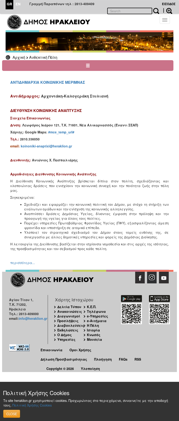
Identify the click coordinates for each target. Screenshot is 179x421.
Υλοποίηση (90, 368)
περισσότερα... (22, 262)
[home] (52, 22)
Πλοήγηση (103, 359)
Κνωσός (93, 334)
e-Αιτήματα (97, 320)
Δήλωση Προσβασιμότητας (64, 359)
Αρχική (19, 57)
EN (18, 4)
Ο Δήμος (64, 334)
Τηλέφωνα (96, 311)
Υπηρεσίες (66, 339)
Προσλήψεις (68, 320)
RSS (137, 359)
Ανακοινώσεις (69, 311)
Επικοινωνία (51, 350)
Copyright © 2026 (60, 368)
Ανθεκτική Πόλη (43, 57)
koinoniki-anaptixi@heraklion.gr (46, 146)
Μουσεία (94, 339)
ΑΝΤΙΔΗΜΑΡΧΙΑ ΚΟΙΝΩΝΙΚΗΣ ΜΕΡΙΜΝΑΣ (47, 82)
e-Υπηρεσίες (97, 316)
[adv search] (167, 10)
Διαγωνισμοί (68, 316)
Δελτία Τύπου (69, 306)
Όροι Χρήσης (80, 350)
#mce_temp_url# (61, 132)
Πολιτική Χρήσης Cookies (32, 405)
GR (9, 4)
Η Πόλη (93, 325)
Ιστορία (93, 330)
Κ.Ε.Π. (91, 306)
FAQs (123, 359)
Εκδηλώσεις (67, 330)
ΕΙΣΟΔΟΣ (169, 4)
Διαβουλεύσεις (70, 325)
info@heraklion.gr (33, 318)
